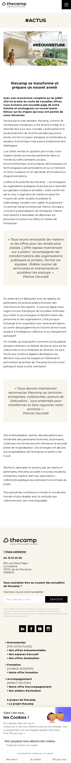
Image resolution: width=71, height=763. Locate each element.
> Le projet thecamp (20, 703)
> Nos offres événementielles (26, 650)
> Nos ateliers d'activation (24, 690)
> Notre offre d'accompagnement (29, 686)
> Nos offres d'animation (23, 658)
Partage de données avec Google (22, 745)
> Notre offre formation (22, 672)
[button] (66, 4)
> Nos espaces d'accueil (22, 654)
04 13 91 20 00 (12, 557)
